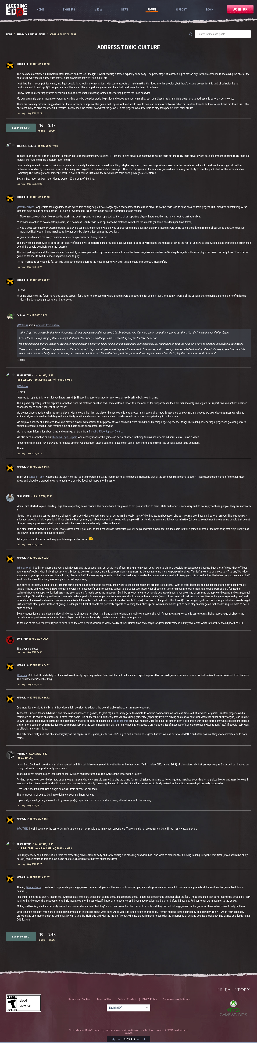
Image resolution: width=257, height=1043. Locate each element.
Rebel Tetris (24, 375)
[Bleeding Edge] (16, 11)
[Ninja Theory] (233, 990)
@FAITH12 (22, 828)
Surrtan (22, 638)
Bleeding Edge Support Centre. (106, 431)
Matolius (22, 64)
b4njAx (21, 315)
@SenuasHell (24, 567)
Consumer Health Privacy (177, 999)
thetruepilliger (26, 146)
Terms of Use (104, 999)
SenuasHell (24, 496)
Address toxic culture (48, 325)
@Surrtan (22, 675)
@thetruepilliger (25, 207)
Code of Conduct (127, 999)
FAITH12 (21, 753)
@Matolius (22, 325)
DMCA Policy (149, 999)
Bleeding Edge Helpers (64, 437)
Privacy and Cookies (79, 999)
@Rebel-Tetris (37, 476)
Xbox (233, 1008)
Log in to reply (21, 128)
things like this (120, 720)
